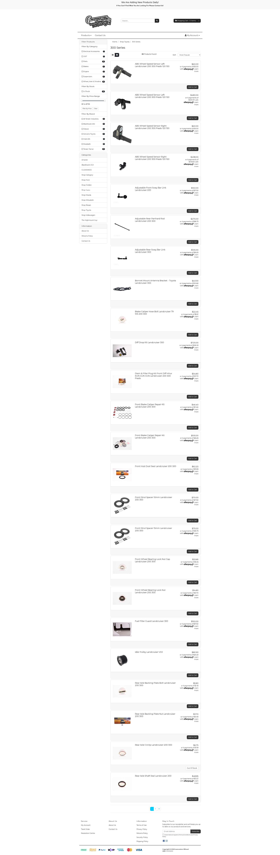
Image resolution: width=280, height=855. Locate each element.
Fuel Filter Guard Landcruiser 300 (151, 621)
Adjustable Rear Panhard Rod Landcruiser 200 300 (150, 219)
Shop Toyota (86, 210)
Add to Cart (192, 87)
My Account (85, 825)
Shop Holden (87, 185)
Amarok (85, 160)
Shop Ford (85, 180)
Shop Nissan (86, 205)
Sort (174, 55)
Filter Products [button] (88, 42)
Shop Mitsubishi (88, 200)
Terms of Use (141, 825)
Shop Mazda (86, 195)
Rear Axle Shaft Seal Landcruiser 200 (153, 776)
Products (85, 35)
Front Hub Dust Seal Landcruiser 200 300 (155, 466)
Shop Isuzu (86, 190)
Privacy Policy (141, 829)
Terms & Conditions (184, 835)
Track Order (85, 829)
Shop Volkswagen (88, 215)
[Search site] (157, 21)
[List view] (117, 55)
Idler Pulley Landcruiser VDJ (149, 652)
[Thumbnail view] (112, 55)
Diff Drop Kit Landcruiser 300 (149, 342)
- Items (186, 21)
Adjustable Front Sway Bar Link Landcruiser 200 (150, 188)
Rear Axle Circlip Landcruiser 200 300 (153, 745)
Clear (95, 108)
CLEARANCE (87, 170)
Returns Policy (87, 236)
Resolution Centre (88, 833)
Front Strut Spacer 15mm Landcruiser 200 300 (153, 529)
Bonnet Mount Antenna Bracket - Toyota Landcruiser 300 (155, 281)
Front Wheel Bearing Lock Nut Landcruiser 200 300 (150, 591)
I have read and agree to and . (180, 835)
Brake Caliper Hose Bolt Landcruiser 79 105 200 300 (154, 312)
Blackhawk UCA (88, 165)
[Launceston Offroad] (98, 21)
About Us (85, 231)
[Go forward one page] (159, 809)
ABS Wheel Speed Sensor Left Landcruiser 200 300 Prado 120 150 (152, 65)
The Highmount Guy (89, 220)
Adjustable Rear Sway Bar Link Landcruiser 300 (150, 250)
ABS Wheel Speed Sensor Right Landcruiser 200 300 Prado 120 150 (152, 127)
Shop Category (87, 175)
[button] (192, 35)
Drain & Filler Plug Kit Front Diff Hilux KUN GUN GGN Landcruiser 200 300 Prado (153, 376)
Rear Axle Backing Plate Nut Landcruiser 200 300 (155, 715)
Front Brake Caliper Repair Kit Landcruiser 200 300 (149, 405)
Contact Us (100, 35)
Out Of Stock (192, 768)
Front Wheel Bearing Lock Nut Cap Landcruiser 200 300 (152, 560)
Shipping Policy (142, 841)
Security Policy (142, 837)
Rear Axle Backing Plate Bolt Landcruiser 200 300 (155, 684)
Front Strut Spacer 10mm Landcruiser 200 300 (153, 498)
